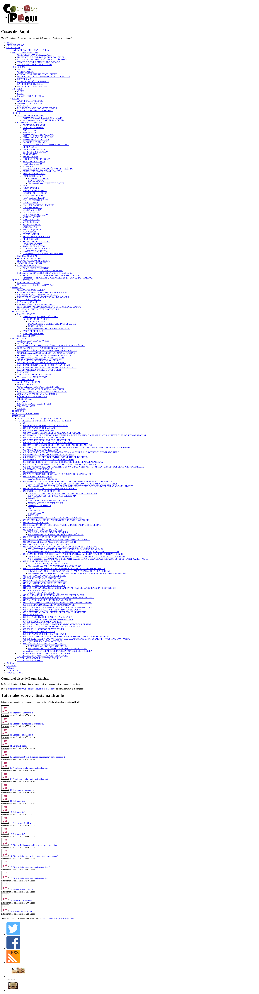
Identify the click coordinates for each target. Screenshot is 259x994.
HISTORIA (17, 89)
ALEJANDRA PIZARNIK (34, 125)
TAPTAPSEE (34, 510)
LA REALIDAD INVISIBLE (30, 84)
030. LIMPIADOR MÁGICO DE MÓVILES (42, 530)
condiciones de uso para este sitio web (58, 918)
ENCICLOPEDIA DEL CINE (25, 52)
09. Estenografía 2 (17, 801)
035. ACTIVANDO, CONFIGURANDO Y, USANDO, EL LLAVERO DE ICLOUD (60, 547)
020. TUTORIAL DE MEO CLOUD (39, 471)
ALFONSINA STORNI (33, 127)
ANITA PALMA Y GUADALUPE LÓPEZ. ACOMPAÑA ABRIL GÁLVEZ (51, 345)
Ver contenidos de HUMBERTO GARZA (46, 183)
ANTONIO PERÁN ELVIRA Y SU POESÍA (42, 118)
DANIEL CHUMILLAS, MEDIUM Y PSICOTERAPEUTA (43, 77)
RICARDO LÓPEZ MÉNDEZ (36, 241)
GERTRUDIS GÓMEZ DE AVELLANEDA (42, 171)
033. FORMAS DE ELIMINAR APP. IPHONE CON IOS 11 (49, 542)
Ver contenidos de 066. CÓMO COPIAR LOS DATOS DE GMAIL (57, 648)
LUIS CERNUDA (31, 212)
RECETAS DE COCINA (23, 379)
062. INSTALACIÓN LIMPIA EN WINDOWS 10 (45, 634)
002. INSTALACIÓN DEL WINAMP (39, 428)
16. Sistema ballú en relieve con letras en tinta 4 (30, 878)
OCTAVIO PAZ (30, 227)
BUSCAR (10, 663)
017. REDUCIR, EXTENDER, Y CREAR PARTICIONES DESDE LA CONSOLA (60, 464)
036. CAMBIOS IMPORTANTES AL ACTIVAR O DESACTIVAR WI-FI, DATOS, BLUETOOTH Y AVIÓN (76, 556)
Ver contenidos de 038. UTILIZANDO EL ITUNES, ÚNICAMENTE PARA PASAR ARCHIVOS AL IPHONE (77, 573)
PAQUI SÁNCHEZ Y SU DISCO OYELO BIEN (39, 370)
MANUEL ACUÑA (31, 217)
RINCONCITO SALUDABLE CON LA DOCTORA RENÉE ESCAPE (49, 307)
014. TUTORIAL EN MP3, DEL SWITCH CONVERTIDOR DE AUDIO (55, 457)
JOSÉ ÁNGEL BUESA (33, 195)
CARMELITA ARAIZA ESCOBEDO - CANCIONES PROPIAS (46, 353)
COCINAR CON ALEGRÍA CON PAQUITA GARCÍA (42, 392)
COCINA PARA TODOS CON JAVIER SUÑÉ (38, 387)
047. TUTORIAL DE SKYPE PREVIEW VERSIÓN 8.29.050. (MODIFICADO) (58, 597)
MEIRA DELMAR (31, 222)
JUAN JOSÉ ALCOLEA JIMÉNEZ (38, 205)
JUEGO (15, 98)
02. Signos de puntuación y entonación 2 (27, 724)
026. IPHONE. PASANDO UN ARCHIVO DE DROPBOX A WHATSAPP (56, 520)
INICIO (9, 43)
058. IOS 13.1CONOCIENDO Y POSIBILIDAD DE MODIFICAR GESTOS (57, 624)
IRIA (25, 186)
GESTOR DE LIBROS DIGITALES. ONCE (48, 501)
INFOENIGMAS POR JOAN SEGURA (35, 110)
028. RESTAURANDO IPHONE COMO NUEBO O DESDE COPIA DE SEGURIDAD (62, 525)
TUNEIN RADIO (36, 513)
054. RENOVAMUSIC (33, 614)
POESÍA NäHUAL (31, 234)
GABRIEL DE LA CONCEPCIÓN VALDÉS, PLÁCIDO (48, 169)
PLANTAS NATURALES (29, 299)
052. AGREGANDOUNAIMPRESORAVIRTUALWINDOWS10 (52, 610)
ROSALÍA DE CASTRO (34, 246)
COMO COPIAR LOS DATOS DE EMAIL (47, 646)
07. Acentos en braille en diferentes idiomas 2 (29, 779)
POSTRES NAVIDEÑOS (28, 282)
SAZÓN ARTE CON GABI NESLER (34, 404)
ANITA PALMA (24, 343)
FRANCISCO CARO (32, 164)
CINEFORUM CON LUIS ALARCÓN (34, 55)
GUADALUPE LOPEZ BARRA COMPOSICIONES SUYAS (44, 355)
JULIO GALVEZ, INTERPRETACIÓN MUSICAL (40, 360)
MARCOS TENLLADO (33, 333)
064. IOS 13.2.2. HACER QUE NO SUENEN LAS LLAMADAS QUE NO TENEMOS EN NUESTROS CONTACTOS (76, 639)
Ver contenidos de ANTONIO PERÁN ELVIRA (44, 120)
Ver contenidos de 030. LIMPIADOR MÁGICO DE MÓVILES (56, 534)
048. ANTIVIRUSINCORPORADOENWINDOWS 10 (47, 600)
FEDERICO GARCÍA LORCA (36, 159)
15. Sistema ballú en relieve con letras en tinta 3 (30, 867)
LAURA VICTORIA (32, 210)
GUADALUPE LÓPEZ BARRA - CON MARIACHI (40, 358)
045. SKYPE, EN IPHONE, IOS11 (38, 590)
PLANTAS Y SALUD (27, 302)
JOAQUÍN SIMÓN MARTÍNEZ (31, 263)
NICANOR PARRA (32, 224)
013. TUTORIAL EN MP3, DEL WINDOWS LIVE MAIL (48, 455)
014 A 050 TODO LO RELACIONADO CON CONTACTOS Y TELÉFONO (62, 493)
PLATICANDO (24, 372)
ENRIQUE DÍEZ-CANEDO (35, 152)
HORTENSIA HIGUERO (34, 173)
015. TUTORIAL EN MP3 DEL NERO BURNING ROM (48, 459)
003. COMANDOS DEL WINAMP (38, 430)
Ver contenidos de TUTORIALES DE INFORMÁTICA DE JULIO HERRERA (57, 651)
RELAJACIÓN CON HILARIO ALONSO (36, 304)
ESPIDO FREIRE (30, 156)
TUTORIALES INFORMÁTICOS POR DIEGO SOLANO (43, 653)
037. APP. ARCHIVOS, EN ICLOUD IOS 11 (42, 561)
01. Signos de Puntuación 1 (21, 713)
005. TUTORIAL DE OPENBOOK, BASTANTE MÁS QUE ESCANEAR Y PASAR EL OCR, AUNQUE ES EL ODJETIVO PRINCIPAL (84, 435)
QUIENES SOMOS (15, 45)
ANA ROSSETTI (30, 132)
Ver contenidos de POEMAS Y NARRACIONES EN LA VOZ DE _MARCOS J (58, 278)
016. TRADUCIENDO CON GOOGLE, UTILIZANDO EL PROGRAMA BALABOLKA (63, 462)
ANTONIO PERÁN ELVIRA (30, 115)
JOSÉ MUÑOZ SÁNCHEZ (35, 193)
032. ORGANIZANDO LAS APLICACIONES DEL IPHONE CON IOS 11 (56, 539)
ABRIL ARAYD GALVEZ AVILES (33, 341)
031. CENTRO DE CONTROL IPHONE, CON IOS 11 (47, 537)
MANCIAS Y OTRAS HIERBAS (32, 86)
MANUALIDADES (26, 314)
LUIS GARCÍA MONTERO (35, 215)
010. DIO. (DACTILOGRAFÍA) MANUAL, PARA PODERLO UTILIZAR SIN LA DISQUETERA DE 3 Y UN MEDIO (76, 447)
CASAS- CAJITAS (36, 321)
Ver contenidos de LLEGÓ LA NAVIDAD (35, 285)
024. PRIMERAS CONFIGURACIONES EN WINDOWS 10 (50, 488)
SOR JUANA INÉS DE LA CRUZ (38, 249)
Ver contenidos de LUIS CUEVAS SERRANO (43, 270)
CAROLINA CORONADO (35, 142)
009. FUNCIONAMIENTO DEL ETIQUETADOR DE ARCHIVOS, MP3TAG (58, 445)
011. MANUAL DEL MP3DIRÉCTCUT (40, 450)
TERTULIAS (18, 411)
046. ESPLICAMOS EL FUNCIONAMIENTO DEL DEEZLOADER (53, 595)
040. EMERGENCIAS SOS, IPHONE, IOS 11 (43, 578)
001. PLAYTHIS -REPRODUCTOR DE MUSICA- (45, 425)
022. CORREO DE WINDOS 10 (37, 476)
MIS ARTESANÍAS (21, 312)
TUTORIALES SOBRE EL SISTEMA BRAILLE (39, 658)
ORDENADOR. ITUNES (39, 505)
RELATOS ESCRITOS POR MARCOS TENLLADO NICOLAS (52, 275)
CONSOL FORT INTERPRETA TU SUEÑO (37, 74)
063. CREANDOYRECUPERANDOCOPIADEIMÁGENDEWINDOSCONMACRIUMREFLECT (67, 636)
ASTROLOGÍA (24, 69)
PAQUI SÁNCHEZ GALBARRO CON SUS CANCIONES (44, 365)
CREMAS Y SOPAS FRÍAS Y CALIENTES (37, 394)
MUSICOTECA (19, 338)
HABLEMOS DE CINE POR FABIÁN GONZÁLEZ (40, 57)
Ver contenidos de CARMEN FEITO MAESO (43, 253)
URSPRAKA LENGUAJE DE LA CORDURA (38, 309)
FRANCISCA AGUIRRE (34, 161)
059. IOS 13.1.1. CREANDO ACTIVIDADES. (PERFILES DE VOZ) (53, 627)
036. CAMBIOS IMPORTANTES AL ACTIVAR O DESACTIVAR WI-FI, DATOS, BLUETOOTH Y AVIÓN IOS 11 (75, 554)
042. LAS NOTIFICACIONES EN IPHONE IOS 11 (46, 583)
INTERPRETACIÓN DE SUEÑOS (33, 81)
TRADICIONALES (26, 406)
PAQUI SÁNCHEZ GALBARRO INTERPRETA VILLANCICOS (46, 367)
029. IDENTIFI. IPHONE (34, 527)
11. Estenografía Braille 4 (20, 823)
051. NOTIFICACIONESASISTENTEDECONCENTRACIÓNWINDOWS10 (57, 607)
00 (24, 423)
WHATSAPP (34, 515)
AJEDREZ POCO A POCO (29, 103)
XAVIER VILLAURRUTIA (35, 251)
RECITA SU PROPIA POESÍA (36, 236)
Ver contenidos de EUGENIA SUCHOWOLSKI (49, 329)
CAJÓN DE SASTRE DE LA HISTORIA (30, 50)
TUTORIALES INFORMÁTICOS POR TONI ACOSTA (42, 656)
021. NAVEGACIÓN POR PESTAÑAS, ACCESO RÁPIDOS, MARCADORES (58, 474)
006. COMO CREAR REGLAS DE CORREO (43, 438)
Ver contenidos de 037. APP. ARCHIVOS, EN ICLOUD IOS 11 (56, 566)
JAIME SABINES (31, 188)
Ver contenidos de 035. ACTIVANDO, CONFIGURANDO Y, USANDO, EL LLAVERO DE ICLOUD (73, 551)
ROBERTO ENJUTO (32, 244)
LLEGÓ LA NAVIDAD (22, 280)
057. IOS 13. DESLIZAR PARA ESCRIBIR (42, 622)
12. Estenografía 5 (17, 834)
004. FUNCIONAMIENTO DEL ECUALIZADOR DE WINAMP (52, 433)
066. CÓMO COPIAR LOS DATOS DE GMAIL (44, 644)
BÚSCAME (22, 106)
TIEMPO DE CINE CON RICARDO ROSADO (38, 62)
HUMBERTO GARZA (33, 176)
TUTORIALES (18, 416)
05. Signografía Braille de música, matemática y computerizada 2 (37, 757)
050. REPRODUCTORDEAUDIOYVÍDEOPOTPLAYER (49, 605)
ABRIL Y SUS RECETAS (28, 382)
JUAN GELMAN (30, 203)
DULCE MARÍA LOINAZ (35, 149)
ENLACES (11, 665)
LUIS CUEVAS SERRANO (29, 266)
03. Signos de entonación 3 (21, 735)
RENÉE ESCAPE (36, 181)
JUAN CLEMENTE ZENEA (35, 200)
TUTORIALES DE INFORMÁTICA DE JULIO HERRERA (44, 421)
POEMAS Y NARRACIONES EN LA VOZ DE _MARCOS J (44, 273)
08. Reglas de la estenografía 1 (23, 790)
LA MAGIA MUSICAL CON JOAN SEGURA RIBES (41, 362)
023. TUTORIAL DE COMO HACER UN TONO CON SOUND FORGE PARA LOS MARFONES (67, 481)
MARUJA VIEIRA (31, 219)
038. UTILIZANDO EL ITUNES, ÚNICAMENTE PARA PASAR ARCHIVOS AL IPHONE (64, 568)
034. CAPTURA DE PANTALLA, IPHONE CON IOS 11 (48, 544)
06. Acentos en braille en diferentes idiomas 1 (29, 768)
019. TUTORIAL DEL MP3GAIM (38, 469)
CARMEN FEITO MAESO (29, 123)
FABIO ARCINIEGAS (27, 256)
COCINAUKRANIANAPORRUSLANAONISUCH (40, 389)
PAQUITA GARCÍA (32, 229)
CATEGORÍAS (13, 47)
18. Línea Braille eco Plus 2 (21, 900)
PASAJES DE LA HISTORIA (30, 96)
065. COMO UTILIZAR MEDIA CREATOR (42, 641)
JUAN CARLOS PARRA (34, 198)
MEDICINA (17, 287)
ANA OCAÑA (29, 130)
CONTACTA (12, 670)
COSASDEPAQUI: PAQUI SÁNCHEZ (40, 316)
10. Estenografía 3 (17, 812)
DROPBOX (33, 498)
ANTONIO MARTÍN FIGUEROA (38, 135)
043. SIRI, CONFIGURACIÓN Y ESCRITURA (44, 585)
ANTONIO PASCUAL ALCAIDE (38, 137)
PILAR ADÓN (29, 232)
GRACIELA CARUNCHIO (29, 258)
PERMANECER (35, 326)
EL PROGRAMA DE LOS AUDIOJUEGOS (37, 108)
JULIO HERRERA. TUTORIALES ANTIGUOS (39, 418)
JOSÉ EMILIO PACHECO (35, 190)
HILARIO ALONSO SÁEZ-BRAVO (33, 261)
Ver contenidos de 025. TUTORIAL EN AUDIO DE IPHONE (55, 518)
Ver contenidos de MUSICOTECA (32, 377)
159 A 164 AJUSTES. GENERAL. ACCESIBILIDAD (52, 496)
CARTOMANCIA (25, 72)
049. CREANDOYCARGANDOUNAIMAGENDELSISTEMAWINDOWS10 (57, 602)
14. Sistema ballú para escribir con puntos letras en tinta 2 (34, 856)
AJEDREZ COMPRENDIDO (30, 101)
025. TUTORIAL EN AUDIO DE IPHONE (42, 491)
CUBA (20, 93)
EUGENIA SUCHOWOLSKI (36, 319)
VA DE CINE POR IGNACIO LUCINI (34, 64)
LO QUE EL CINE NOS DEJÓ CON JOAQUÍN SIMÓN (42, 60)
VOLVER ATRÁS (14, 673)
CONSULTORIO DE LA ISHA (31, 290)
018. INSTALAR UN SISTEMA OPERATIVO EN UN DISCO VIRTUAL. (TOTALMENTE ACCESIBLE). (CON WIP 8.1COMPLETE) (83, 467)
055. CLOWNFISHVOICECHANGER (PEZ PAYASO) (47, 617)
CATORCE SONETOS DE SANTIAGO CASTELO (46, 144)
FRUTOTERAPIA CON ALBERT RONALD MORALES (43, 297)
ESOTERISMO (19, 67)
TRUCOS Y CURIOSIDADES (25, 413)
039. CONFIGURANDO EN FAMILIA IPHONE (44, 576)
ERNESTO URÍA (31, 154)
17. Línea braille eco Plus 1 (21, 889)
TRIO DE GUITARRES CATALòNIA (34, 375)
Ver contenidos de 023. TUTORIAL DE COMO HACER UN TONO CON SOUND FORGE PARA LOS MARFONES (80, 486)
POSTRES (22, 401)
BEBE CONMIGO (25, 384)
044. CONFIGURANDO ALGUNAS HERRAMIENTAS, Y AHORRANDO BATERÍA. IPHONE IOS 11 (69, 588)
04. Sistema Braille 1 (18, 746)
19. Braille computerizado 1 (21, 911)
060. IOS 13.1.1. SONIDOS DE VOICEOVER (43, 629)
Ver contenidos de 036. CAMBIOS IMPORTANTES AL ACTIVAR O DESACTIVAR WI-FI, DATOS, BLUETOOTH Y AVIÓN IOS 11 (88, 559)
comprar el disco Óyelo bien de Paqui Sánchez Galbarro (32, 689)
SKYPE (31, 508)
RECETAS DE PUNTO (27, 336)
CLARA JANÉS (30, 147)
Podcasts (10, 668)
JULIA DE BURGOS (32, 207)
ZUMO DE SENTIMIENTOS (36, 268)
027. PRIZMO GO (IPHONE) (36, 522)
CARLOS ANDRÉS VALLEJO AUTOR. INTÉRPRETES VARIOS (47, 350)
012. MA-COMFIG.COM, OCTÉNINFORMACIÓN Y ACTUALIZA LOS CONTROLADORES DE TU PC (71, 452)
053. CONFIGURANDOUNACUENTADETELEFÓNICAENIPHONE (54, 612)
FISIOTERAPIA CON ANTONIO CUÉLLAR (37, 295)
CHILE (20, 91)
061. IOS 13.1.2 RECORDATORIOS (39, 631)
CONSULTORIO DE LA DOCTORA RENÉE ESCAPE (42, 292)
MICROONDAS (24, 399)
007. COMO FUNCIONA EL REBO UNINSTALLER (47, 440)
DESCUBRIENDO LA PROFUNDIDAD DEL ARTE (52, 324)
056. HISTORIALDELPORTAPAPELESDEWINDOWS (48, 619)
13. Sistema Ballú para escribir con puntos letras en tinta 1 (34, 845)
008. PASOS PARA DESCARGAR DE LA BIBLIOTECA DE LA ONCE (55, 442)
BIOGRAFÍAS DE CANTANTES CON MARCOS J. (41, 348)
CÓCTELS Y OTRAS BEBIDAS (32, 396)
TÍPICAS (21, 408)
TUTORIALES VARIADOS (30, 660)
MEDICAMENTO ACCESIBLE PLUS (45, 503)
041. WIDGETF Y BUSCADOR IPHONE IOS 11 (45, 581)
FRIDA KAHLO (30, 166)
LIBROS (16, 113)
